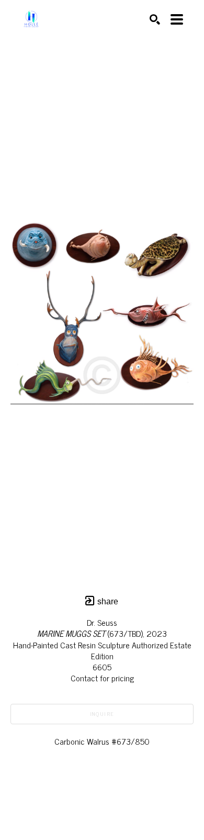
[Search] (155, 19)
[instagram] (102, 806)
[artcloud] (81, 806)
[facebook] (123, 806)
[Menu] (177, 19)
